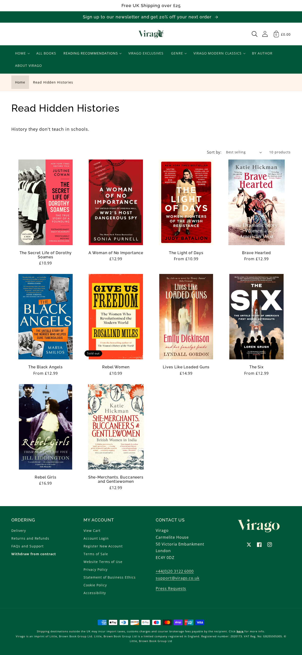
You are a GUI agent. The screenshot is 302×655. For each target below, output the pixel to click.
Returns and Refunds (30, 538)
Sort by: (214, 152)
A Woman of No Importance (115, 253)
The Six (256, 367)
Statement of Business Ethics (110, 577)
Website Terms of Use (103, 561)
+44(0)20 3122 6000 (175, 571)
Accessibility (95, 593)
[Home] (151, 34)
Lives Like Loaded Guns (186, 367)
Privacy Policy (96, 569)
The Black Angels (45, 367)
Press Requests (171, 588)
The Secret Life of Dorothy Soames (46, 255)
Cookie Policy (95, 585)
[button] (254, 34)
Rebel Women (116, 367)
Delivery (18, 530)
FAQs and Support (27, 546)
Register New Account (103, 546)
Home (20, 82)
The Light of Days (186, 253)
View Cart (92, 530)
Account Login (96, 538)
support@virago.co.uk (177, 578)
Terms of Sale (96, 554)
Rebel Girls (46, 477)
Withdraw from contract (33, 554)
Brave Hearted (256, 253)
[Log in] (265, 34)
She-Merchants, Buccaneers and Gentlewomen (115, 479)
